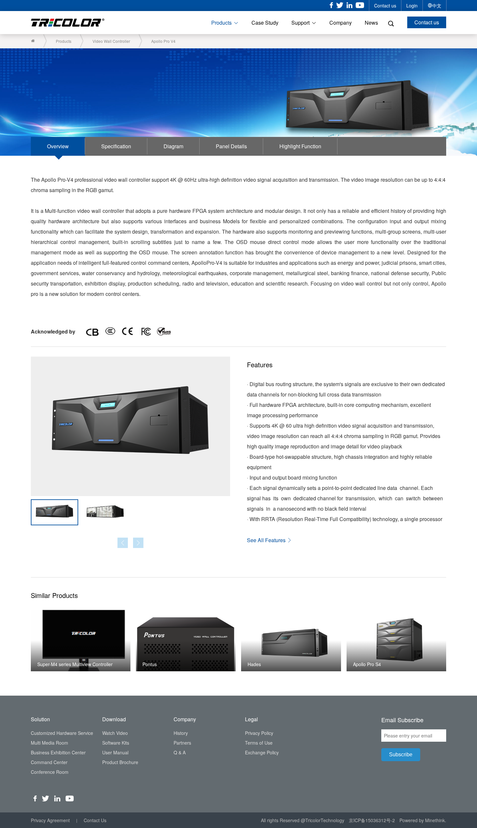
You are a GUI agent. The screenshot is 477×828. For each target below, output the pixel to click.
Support (300, 22)
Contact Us (95, 820)
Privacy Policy (259, 733)
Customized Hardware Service (62, 733)
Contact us (385, 5)
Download (114, 719)
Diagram (173, 146)
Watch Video (115, 733)
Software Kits (115, 742)
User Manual (115, 752)
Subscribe (400, 754)
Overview (58, 146)
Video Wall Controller (111, 41)
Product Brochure (120, 762)
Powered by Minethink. (422, 820)
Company (340, 22)
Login (412, 5)
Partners (182, 742)
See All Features (267, 540)
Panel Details (231, 146)
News (371, 22)
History (181, 733)
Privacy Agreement (50, 820)
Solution (40, 719)
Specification (116, 146)
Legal (251, 719)
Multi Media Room (49, 742)
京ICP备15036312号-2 (372, 820)
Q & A (180, 752)
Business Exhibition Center (58, 752)
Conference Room (49, 772)
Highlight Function (300, 146)
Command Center (49, 762)
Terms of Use (259, 742)
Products (221, 22)
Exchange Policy (262, 752)
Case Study (264, 22)
